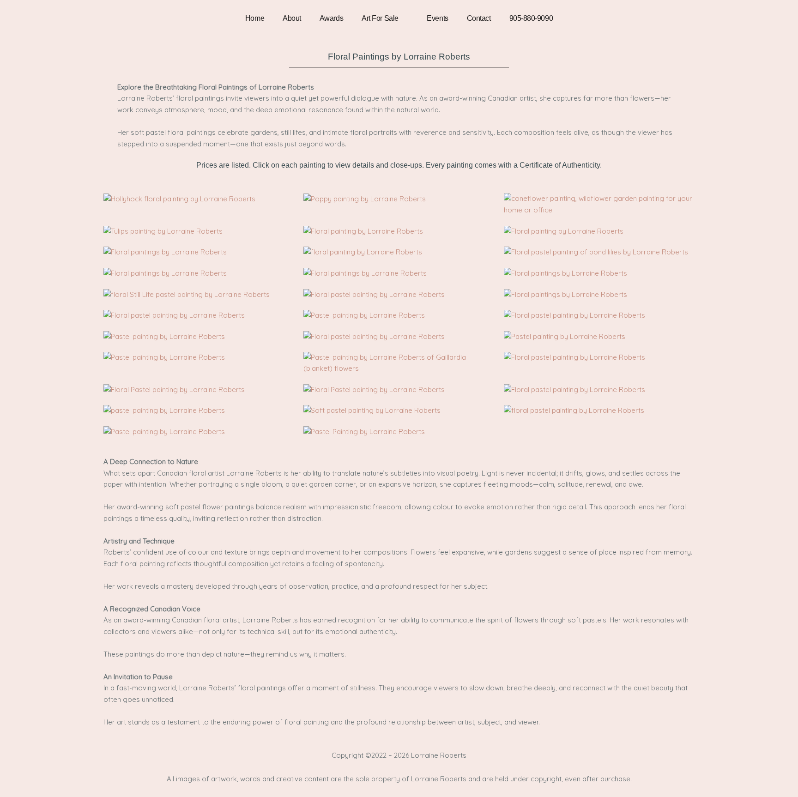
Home (254, 18)
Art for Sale (380, 18)
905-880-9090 (531, 18)
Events (437, 18)
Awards (331, 18)
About (292, 18)
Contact (479, 18)
